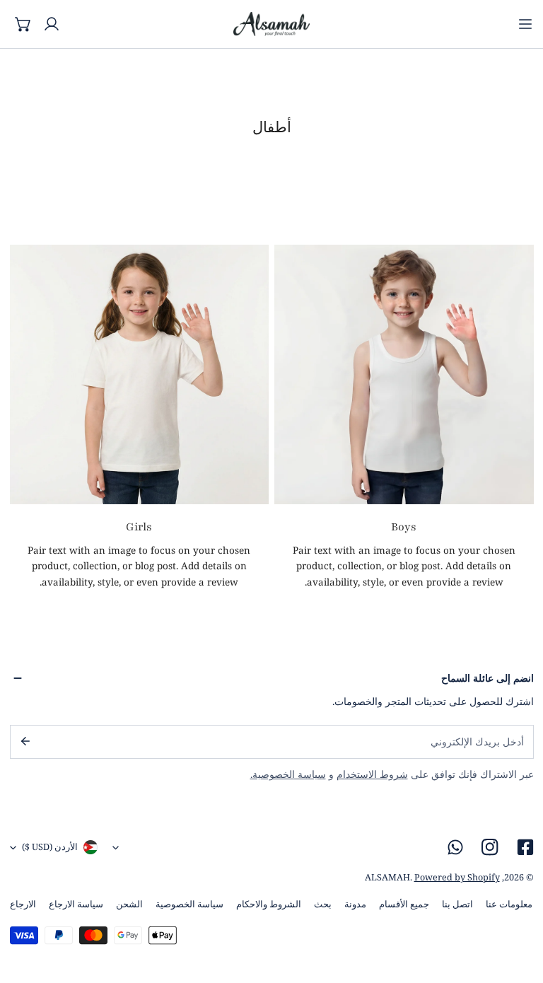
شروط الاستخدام (372, 774)
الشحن (129, 904)
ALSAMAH (387, 877)
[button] (24, 24)
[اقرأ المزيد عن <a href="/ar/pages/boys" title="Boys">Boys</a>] (404, 374)
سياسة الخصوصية (189, 904)
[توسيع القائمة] (525, 24)
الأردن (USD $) (50, 847)
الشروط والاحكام (268, 904)
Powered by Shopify (457, 877)
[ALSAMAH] (271, 24)
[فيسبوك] (525, 847)
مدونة (355, 904)
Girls (139, 527)
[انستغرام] (490, 847)
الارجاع (23, 904)
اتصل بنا (457, 904)
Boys (403, 527)
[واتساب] (455, 847)
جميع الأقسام (404, 904)
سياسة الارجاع (76, 904)
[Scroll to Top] (519, 909)
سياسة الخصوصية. (288, 774)
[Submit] (24, 741)
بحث (323, 904)
